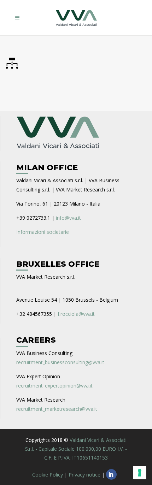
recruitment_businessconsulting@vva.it (60, 362)
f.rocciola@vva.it (76, 313)
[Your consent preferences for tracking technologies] (139, 472)
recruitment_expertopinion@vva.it (54, 385)
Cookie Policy (47, 474)
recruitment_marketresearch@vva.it (56, 409)
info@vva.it (68, 217)
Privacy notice (84, 474)
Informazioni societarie (42, 232)
